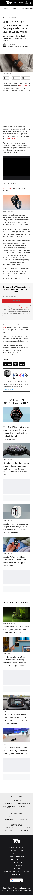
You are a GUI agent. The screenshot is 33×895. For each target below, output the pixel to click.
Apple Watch (11, 138)
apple (22, 364)
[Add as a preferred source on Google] (16, 880)
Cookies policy (16, 862)
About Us (16, 853)
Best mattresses (24, 819)
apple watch (8, 364)
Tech (4, 17)
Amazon (22, 325)
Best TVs (24, 816)
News (26, 46)
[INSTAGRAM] (20, 375)
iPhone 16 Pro (8, 803)
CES (15, 364)
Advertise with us (16, 865)
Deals (14, 8)
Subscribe (20, 2)
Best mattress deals (24, 827)
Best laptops (9, 816)
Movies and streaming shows (9, 807)
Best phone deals (8, 827)
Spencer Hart (13, 44)
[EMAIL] (14, 378)
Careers (16, 868)
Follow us (17, 78)
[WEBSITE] (26, 375)
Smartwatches (12, 17)
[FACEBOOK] (14, 375)
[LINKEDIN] (23, 375)
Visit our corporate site (24, 888)
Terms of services (24, 306)
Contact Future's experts (16, 850)
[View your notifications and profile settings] (12, 3)
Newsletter (26, 78)
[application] (16, 165)
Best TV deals (9, 830)
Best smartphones (9, 819)
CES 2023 (23, 86)
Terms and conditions (16, 856)
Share (7, 78)
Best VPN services (24, 806)
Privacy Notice (25, 308)
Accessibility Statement (16, 848)
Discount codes (24, 830)
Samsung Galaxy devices (24, 803)
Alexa (5, 327)
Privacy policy (16, 859)
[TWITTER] (17, 375)
